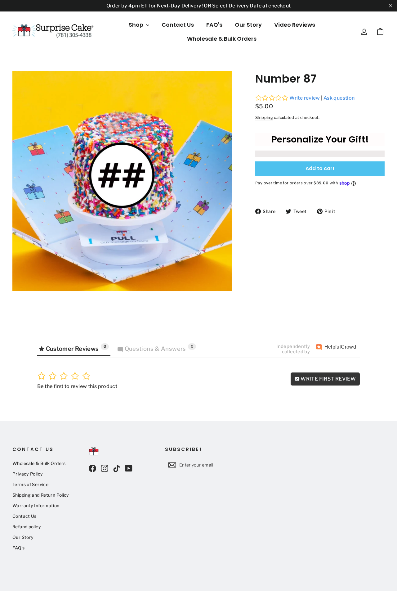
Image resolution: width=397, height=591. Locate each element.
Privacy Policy (27, 473)
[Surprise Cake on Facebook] (92, 468)
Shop (137, 25)
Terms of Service (30, 484)
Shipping (264, 117)
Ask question (339, 98)
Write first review (328, 379)
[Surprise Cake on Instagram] (104, 468)
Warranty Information (36, 505)
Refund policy (26, 526)
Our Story (248, 25)
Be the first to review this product (77, 386)
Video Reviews (294, 25)
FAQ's (214, 25)
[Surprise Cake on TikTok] (116, 468)
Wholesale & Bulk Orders (221, 39)
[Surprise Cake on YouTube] (128, 468)
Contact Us (178, 25)
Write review (304, 98)
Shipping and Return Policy (40, 495)
